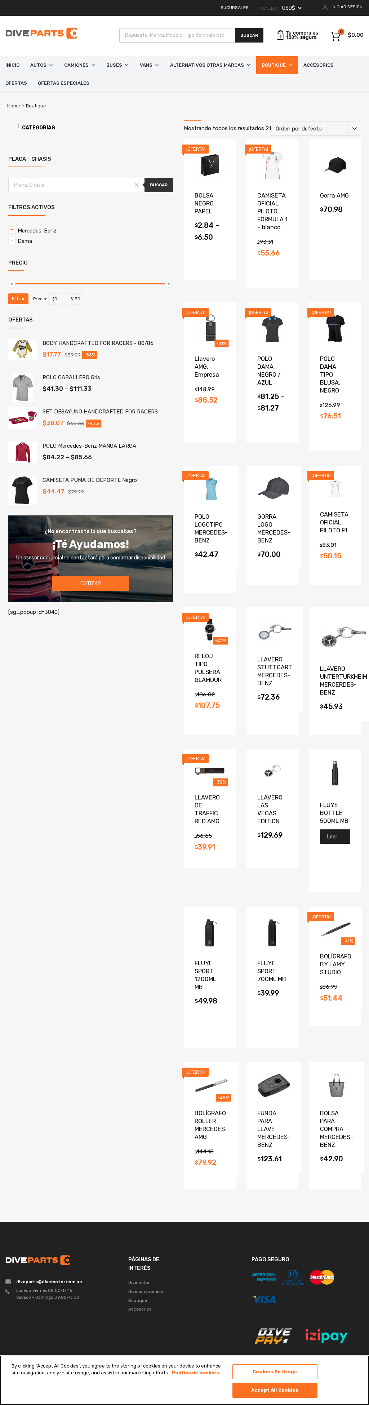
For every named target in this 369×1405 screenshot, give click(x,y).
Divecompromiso (145, 1291)
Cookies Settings (275, 1371)
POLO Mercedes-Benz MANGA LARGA (89, 446)
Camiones (76, 65)
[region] (184, 1380)
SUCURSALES (235, 7)
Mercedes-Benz (37, 230)
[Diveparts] (41, 40)
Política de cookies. (196, 1372)
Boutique (274, 65)
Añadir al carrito (335, 214)
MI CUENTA (15, 7)
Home (13, 105)
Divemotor (139, 1282)
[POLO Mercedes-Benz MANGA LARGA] (22, 461)
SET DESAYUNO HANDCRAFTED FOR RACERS (100, 411)
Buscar (249, 35)
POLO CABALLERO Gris (71, 377)
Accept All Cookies (274, 1390)
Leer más (332, 839)
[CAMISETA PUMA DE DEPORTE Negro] (22, 503)
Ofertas (16, 83)
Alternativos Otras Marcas (207, 65)
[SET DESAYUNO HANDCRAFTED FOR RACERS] (22, 427)
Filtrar (18, 298)
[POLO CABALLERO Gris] (22, 400)
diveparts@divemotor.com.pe (49, 1281)
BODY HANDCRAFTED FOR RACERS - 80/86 (98, 343)
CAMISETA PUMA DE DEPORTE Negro (90, 480)
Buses (114, 65)
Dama (25, 241)
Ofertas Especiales (63, 83)
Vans (146, 65)
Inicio (12, 65)
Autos (38, 65)
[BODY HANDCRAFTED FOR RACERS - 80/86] (22, 358)
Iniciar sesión (347, 6)
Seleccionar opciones (209, 241)
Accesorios (318, 65)
